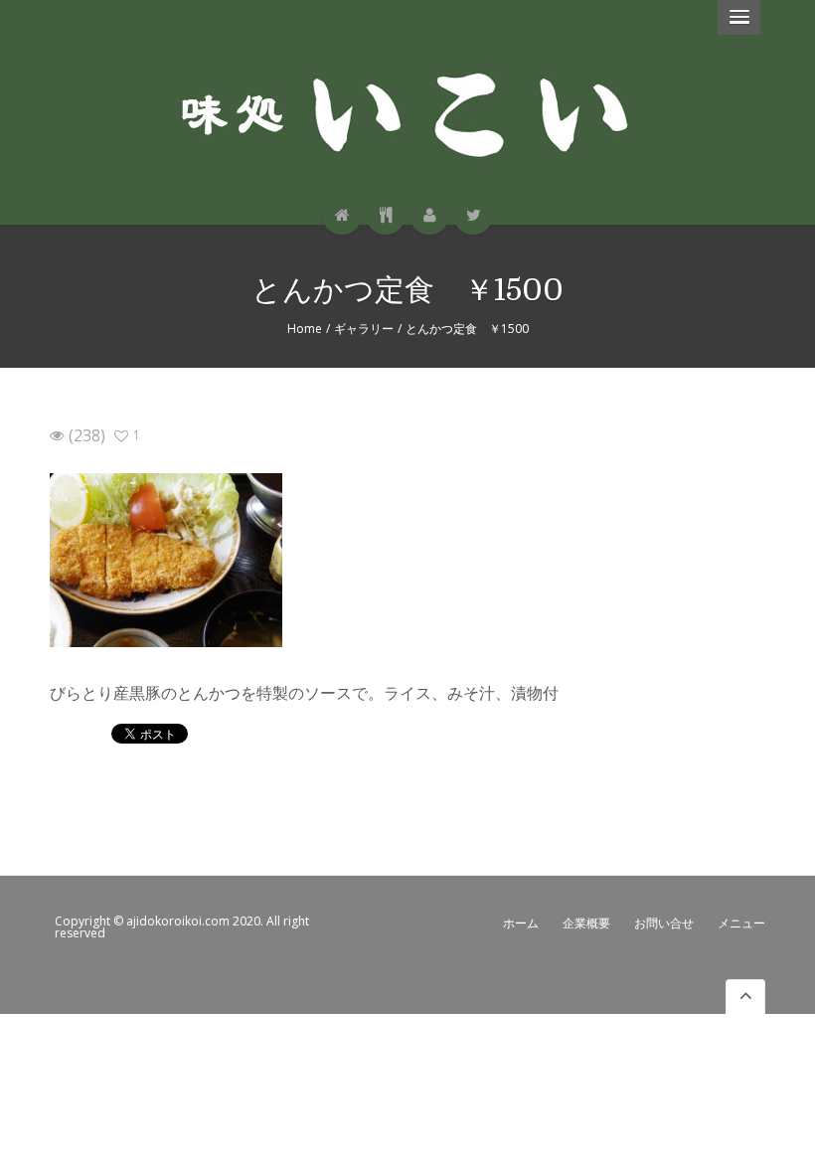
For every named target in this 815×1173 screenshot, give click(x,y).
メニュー (741, 923)
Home (304, 328)
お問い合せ (664, 923)
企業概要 (586, 923)
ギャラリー (364, 328)
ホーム (521, 923)
